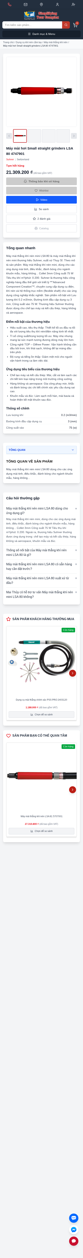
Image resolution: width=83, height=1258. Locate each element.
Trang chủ (8, 42)
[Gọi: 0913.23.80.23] (10, 4)
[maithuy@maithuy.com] (26, 4)
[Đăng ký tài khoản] (73, 4)
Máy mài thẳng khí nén (56, 42)
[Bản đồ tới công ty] (41, 4)
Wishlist (43, 190)
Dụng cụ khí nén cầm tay (29, 42)
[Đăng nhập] (57, 4)
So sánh (44, 209)
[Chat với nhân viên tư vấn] (73, 1241)
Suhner (10, 159)
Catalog (44, 228)
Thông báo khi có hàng (44, 181)
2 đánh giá (43, 218)
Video (43, 199)
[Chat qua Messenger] (73, 1229)
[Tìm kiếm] (66, 25)
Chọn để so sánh (44, 714)
